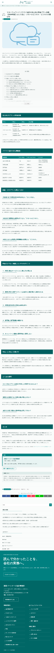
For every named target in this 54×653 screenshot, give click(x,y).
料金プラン (23, 489)
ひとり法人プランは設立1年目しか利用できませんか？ (20, 101)
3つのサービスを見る (10, 574)
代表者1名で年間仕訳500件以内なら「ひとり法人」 (19, 80)
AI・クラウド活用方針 (10, 633)
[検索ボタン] (51, 2)
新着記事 (32, 617)
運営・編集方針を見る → (9, 468)
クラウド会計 (7, 542)
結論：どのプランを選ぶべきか (13, 78)
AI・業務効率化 (7, 536)
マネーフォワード (7, 19)
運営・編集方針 (34, 621)
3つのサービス (8, 613)
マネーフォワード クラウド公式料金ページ (42, 446)
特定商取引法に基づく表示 (11, 645)
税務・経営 (6, 549)
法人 (28, 489)
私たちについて (8, 637)
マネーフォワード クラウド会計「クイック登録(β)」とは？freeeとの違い (20, 514)
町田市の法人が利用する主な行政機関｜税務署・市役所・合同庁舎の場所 (20, 520)
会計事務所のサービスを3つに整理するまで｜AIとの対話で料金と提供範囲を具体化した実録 (24, 517)
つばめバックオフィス (10, 617)
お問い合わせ (33, 634)
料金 (6, 629)
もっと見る (27, 103)
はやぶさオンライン (9, 625)
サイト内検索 (33, 638)
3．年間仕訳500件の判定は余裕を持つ (17, 91)
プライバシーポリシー (35, 630)
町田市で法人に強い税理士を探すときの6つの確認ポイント (17, 523)
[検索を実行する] (50, 504)
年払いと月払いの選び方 (12, 97)
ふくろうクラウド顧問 (10, 621)
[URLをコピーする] (48, 496)
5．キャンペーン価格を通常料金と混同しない (18, 95)
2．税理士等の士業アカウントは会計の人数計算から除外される (22, 89)
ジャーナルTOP (34, 609)
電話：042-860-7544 (9, 594)
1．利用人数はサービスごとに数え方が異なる (18, 87)
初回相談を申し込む (11, 599)
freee (5, 539)
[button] (6, 496)
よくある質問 (9, 99)
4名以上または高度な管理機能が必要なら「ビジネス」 (20, 83)
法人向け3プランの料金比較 (13, 74)
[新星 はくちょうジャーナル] (27, 2)
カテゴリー (33, 613)
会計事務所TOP (8, 609)
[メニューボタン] (2, 2)
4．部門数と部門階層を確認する (15, 93)
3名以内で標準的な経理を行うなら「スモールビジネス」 (20, 82)
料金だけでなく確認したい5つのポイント (16, 86)
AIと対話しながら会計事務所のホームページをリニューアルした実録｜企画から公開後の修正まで (26, 526)
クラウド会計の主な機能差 (12, 76)
